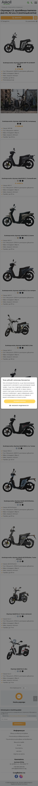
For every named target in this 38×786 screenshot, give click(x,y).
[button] (19, 405)
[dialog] (19, 393)
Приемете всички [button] (20, 401)
